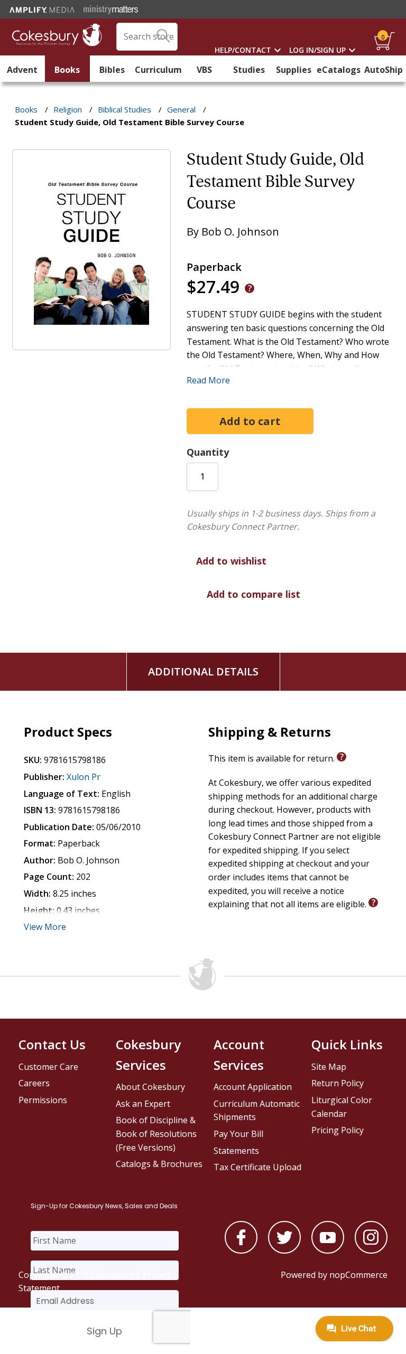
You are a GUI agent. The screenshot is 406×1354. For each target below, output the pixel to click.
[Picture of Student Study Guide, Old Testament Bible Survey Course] (91, 343)
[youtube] (327, 1250)
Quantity (208, 452)
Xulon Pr (83, 777)
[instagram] (371, 1250)
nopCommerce (358, 1275)
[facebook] (241, 1250)
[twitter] (284, 1250)
